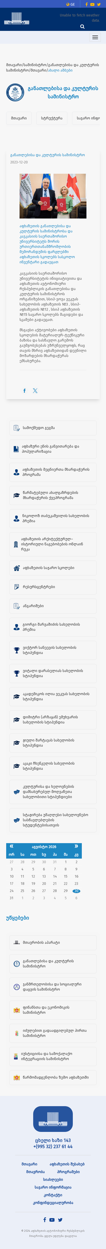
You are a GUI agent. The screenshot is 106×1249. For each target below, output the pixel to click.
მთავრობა (35, 1172)
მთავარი (19, 118)
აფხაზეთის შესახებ (67, 1164)
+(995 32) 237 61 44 (53, 1146)
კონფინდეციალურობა (53, 1203)
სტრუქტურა (52, 118)
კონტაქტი (53, 1195)
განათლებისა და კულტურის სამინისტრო (47, 155)
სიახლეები (53, 1179)
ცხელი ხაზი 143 (53, 1140)
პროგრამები (68, 1172)
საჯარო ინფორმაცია (53, 1187)
